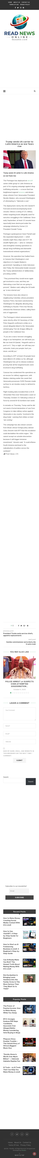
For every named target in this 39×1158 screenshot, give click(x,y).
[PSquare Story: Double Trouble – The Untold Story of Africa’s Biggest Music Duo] (29, 1042)
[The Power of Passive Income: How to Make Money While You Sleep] (29, 1009)
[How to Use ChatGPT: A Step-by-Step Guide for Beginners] (29, 934)
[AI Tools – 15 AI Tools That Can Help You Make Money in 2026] (29, 1070)
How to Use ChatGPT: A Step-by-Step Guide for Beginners (10, 934)
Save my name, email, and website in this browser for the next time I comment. (18, 753)
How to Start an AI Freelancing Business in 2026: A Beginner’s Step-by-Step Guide (11, 948)
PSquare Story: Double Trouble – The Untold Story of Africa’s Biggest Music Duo (11, 1043)
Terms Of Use (14, 4)
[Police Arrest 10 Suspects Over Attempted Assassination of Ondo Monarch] (19, 667)
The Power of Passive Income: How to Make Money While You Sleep (12, 1009)
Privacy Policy (25, 4)
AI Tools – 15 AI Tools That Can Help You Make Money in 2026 (12, 1069)
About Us (16, 2)
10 (28, 692)
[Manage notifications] (34, 1154)
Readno (23, 1150)
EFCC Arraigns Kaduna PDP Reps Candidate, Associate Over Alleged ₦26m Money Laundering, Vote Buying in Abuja (11, 1026)
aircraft (30, 181)
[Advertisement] (19, 63)
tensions (22, 192)
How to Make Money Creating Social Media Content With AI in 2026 (11, 921)
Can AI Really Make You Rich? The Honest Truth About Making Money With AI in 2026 (11, 964)
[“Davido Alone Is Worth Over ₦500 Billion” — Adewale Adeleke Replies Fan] (29, 1057)
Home (10, 2)
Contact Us (26, 2)
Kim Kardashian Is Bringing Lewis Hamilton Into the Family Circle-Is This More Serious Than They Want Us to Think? (11, 982)
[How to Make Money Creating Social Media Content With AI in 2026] (29, 921)
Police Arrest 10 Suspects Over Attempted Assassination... (19, 684)
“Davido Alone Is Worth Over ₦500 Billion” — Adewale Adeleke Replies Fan (11, 1057)
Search (5, 777)
